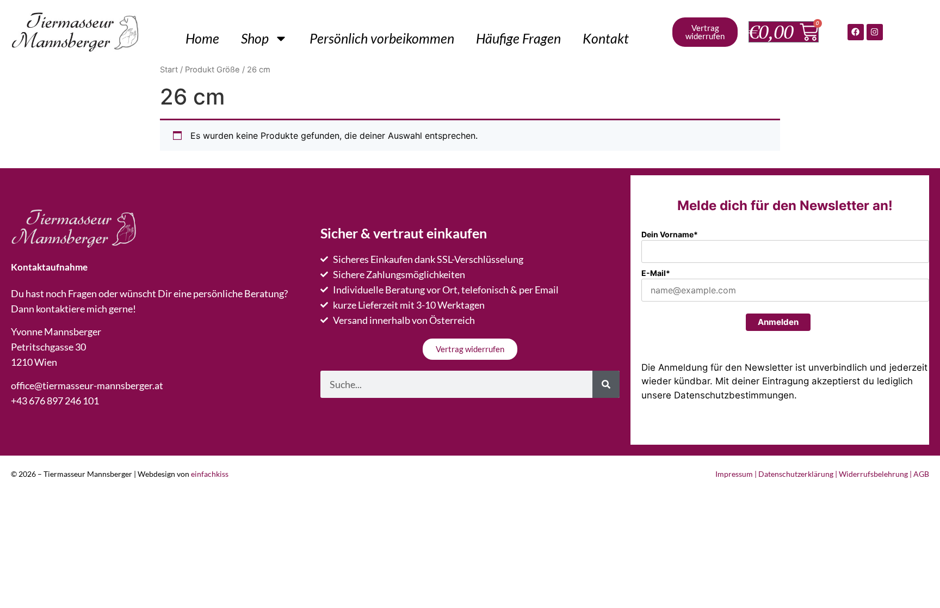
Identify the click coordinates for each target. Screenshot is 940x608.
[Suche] (606, 384)
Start (169, 70)
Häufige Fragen (518, 38)
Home (202, 38)
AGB (921, 473)
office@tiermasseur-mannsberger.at (87, 385)
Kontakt (606, 38)
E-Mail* (655, 273)
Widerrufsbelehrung (873, 473)
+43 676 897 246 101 (55, 401)
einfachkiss (209, 473)
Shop (255, 38)
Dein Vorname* (669, 234)
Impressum (734, 473)
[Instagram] (875, 32)
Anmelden (778, 322)
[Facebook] (856, 32)
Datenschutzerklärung (795, 473)
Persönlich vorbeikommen (382, 38)
